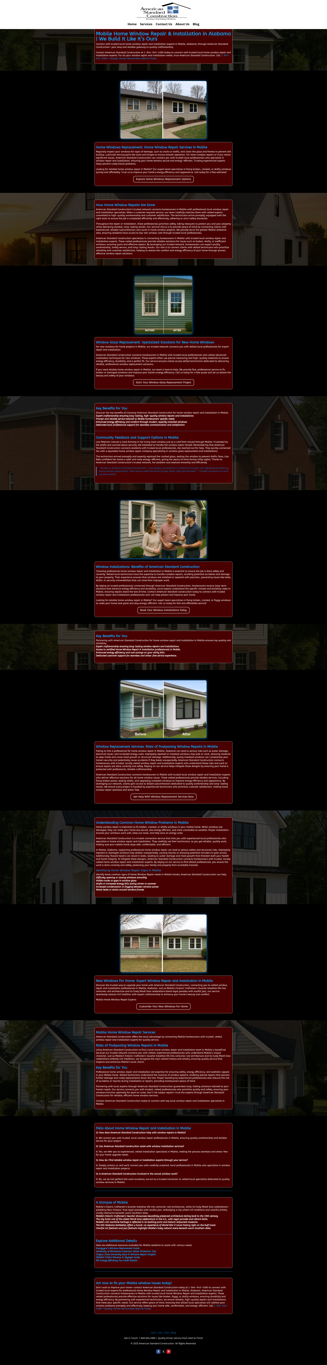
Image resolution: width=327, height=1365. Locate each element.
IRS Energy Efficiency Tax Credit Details (116, 1260)
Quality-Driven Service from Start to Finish (133, 58)
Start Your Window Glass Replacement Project (163, 382)
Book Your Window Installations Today (163, 610)
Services (146, 24)
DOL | (168, 1332)
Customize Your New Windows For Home (163, 1006)
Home (132, 24)
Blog (196, 24)
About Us (182, 24)
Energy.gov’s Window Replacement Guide (117, 1248)
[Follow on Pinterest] (169, 1352)
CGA (160, 1332)
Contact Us (164, 24)
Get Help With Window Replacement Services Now (163, 796)
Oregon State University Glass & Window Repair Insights (126, 1254)
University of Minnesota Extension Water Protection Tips (126, 1251)
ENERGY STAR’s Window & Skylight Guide (118, 1257)
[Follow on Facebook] (158, 1352)
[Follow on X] (163, 1352)
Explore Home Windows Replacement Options (163, 179)
